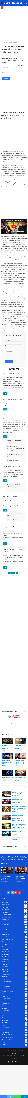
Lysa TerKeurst (5, 1027)
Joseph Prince (5, 934)
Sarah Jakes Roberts (7, 917)
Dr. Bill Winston (5, 922)
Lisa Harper (5, 966)
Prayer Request (9, 351)
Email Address (5, 67)
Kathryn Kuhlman (6, 984)
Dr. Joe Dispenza (6, 986)
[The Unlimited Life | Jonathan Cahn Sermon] (20, 773)
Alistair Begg (5, 976)
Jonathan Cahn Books (7, 1030)
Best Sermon (9, 42)
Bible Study (4, 1022)
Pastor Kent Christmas (7, 939)
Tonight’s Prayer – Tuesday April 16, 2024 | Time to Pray (20, 762)
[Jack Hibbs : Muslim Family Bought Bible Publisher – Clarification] (7, 870)
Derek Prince (5, 971)
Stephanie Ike (5, 961)
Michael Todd (5, 954)
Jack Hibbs (5, 907)
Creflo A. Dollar (5, 924)
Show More (14, 839)
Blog (3, 1017)
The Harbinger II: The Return (9, 1039)
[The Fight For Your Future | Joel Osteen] (20, 741)
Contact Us (14, 1058)
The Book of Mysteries (7, 1037)
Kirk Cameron (5, 1020)
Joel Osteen (5, 912)
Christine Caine (5, 969)
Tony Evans (5, 942)
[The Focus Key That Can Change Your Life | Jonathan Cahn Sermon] (6, 826)
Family (3, 1042)
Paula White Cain (6, 956)
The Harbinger (5, 1032)
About (7, 1055)
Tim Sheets (4, 944)
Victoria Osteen (6, 937)
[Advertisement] (14, 24)
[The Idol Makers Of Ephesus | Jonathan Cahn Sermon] (6, 794)
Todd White (5, 964)
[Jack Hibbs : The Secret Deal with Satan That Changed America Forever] (21, 870)
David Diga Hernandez (7, 927)
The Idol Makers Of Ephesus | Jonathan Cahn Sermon (17, 794)
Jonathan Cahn (16, 42)
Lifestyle (4, 1044)
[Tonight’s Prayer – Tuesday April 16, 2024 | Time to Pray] (20, 756)
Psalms (3, 1025)
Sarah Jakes (5, 1013)
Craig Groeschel (6, 959)
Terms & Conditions (21, 1055)
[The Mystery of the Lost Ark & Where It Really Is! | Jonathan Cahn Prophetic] (6, 809)
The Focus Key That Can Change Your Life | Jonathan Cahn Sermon (18, 826)
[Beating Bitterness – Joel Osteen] (7, 773)
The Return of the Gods (8, 1034)
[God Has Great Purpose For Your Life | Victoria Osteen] (7, 756)
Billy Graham (5, 1008)
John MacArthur (6, 951)
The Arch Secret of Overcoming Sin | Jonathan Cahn (17, 801)
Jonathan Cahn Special (7, 991)
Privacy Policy (13, 1055)
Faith (3, 1015)
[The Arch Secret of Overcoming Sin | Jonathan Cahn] (6, 801)
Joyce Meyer (5, 909)
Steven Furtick (5, 949)
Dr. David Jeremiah (6, 998)
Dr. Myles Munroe (6, 981)
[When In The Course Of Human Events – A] (7, 741)
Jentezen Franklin (6, 946)
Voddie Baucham (6, 979)
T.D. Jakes (4, 929)
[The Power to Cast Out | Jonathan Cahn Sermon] (6, 833)
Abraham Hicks (6, 974)
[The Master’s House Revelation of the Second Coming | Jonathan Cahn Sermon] (6, 817)
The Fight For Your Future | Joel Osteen (20, 747)
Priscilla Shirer (5, 919)
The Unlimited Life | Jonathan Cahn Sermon (20, 779)
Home (4, 42)
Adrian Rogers (5, 932)
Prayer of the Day (6, 989)
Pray (5, 393)
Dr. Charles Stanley (6, 914)
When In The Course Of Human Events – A (7, 747)
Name (3, 72)
